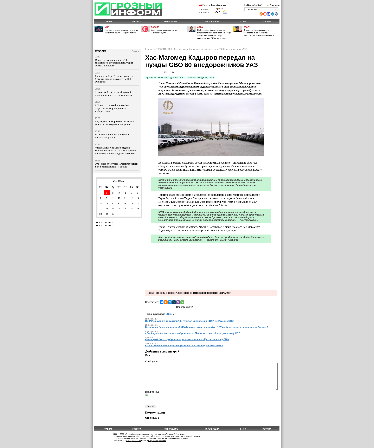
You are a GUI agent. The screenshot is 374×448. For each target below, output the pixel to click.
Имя (147, 355)
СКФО (200, 27)
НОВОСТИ (136, 21)
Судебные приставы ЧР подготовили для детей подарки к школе (116, 165)
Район (204, 5)
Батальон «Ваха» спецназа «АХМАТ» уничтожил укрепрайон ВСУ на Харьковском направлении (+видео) (206, 327)
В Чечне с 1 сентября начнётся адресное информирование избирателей (112, 108)
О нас (243, 21)
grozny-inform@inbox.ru (156, 441)
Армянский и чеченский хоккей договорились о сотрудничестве (113, 93)
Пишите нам (274, 5)
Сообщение (151, 361)
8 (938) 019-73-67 (133, 441)
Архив (135, 51)
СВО (170, 49)
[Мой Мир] (170, 302)
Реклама (267, 21)
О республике (171, 21)
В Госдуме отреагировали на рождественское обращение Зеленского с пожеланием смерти (259, 33)
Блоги (247, 27)
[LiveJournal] (174, 302)
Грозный (151, 77)
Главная (108, 21)
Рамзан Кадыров (168, 77)
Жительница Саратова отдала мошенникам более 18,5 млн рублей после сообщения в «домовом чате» (115, 150)
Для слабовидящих (218, 5)
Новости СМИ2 (104, 222)
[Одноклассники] (166, 302)
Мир (107, 27)
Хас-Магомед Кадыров (200, 77)
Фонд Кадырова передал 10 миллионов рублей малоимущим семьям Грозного (114, 62)
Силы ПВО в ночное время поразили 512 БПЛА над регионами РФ (184, 345)
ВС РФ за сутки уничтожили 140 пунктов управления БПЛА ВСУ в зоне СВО (189, 321)
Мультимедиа (212, 21)
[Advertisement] (211, 265)
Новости (100, 51)
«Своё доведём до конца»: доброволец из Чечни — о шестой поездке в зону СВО (192, 333)
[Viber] (178, 302)
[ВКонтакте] (161, 302)
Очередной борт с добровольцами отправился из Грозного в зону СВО (187, 339)
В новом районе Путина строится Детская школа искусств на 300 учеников (114, 78)
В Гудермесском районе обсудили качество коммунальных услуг (114, 123)
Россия (155, 27)
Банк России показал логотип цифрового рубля (112, 136)
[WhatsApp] (182, 302)
